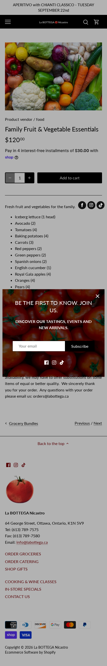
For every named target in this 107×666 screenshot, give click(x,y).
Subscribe (79, 346)
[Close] (97, 296)
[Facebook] (46, 362)
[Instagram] (54, 362)
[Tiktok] (62, 362)
